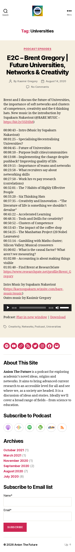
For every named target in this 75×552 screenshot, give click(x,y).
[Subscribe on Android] (40, 427)
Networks (27, 326)
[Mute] (57, 307)
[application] (37, 307)
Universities (53, 326)
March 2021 (12, 455)
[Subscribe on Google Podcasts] (18, 427)
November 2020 (15, 460)
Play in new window (31, 317)
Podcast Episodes (37, 48)
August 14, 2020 (56, 81)
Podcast (40, 326)
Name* (7, 495)
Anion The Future (26, 544)
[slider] (65, 307)
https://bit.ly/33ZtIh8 (18, 122)
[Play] (8, 307)
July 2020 (11, 476)
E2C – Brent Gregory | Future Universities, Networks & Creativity (37, 65)
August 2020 (13, 471)
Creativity (14, 326)
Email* (7, 510)
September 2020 (16, 466)
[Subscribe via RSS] (62, 427)
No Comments (40, 86)
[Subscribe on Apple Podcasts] (8, 427)
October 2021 (13, 450)
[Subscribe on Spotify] (29, 427)
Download (58, 317)
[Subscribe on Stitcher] (51, 427)
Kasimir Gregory (27, 81)
